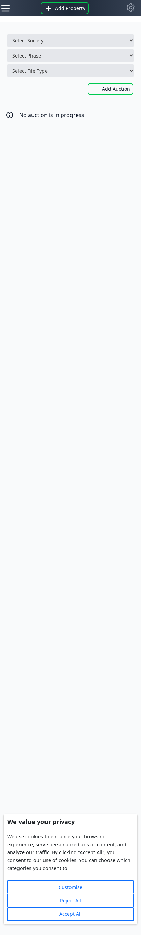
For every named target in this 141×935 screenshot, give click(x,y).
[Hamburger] (5, 8)
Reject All (70, 900)
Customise (70, 887)
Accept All (70, 914)
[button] (130, 7)
